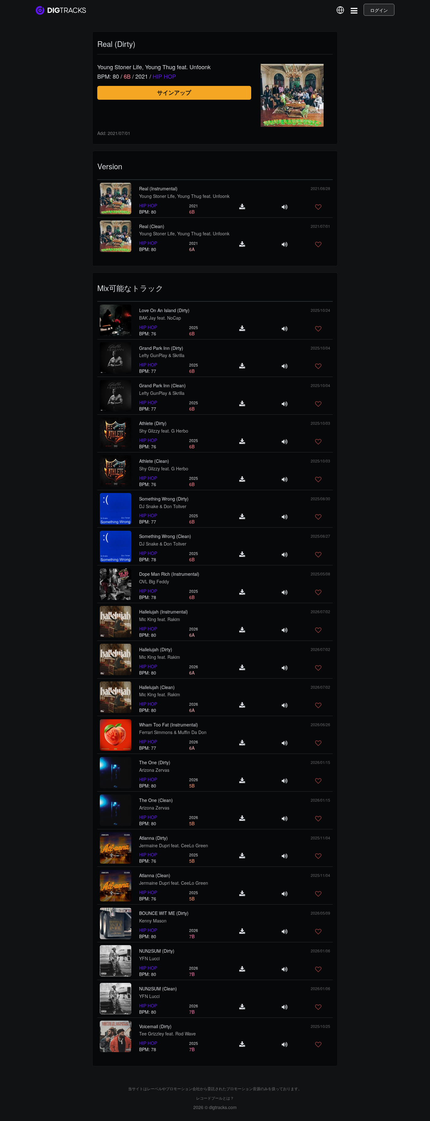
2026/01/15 (320, 762)
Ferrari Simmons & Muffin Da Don (173, 732)
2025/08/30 (320, 498)
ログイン (379, 10)
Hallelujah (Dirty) (155, 649)
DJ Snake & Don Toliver (162, 506)
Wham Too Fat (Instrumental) (168, 724)
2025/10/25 (320, 1026)
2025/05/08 (320, 573)
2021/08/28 (320, 188)
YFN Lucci (149, 958)
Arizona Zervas (154, 770)
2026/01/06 (320, 950)
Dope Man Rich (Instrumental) (169, 574)
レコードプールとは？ (215, 1098)
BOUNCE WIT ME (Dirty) (164, 913)
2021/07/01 (320, 226)
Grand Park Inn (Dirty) (161, 348)
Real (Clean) (151, 226)
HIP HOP (148, 205)
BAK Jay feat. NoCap (160, 318)
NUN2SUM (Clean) (158, 988)
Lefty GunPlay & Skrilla (161, 355)
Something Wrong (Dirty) (164, 499)
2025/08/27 (320, 536)
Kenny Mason (153, 920)
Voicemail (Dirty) (155, 1026)
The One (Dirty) (154, 762)
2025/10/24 (320, 310)
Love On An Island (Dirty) (164, 310)
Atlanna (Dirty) (153, 838)
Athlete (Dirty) (153, 423)
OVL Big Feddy (154, 581)
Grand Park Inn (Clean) (162, 385)
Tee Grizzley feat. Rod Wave (167, 1033)
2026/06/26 (320, 724)
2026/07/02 (320, 611)
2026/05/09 (320, 913)
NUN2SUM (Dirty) (156, 951)
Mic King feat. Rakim (159, 619)
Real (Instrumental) (158, 188)
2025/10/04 (320, 347)
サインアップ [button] (174, 92)
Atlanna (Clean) (154, 875)
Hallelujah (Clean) (157, 687)
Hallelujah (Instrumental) (163, 611)
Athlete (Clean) (154, 461)
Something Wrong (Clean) (165, 536)
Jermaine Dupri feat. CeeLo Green (173, 845)
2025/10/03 (320, 423)
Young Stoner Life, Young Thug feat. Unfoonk (184, 196)
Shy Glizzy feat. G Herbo (163, 431)
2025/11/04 (320, 837)
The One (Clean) (156, 800)
